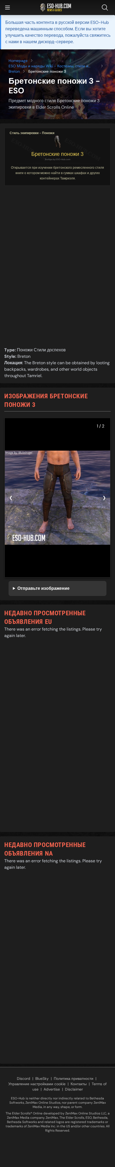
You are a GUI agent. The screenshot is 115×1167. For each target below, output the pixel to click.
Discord (23, 1078)
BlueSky (42, 1078)
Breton (14, 71)
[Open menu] (7, 7)
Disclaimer (74, 1089)
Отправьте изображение (43, 588)
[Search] (106, 7)
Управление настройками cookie (37, 1083)
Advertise (52, 1089)
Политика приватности (73, 1078)
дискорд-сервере (55, 42)
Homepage (18, 60)
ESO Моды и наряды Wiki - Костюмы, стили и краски (48, 66)
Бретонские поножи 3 (57, 153)
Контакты (79, 1083)
